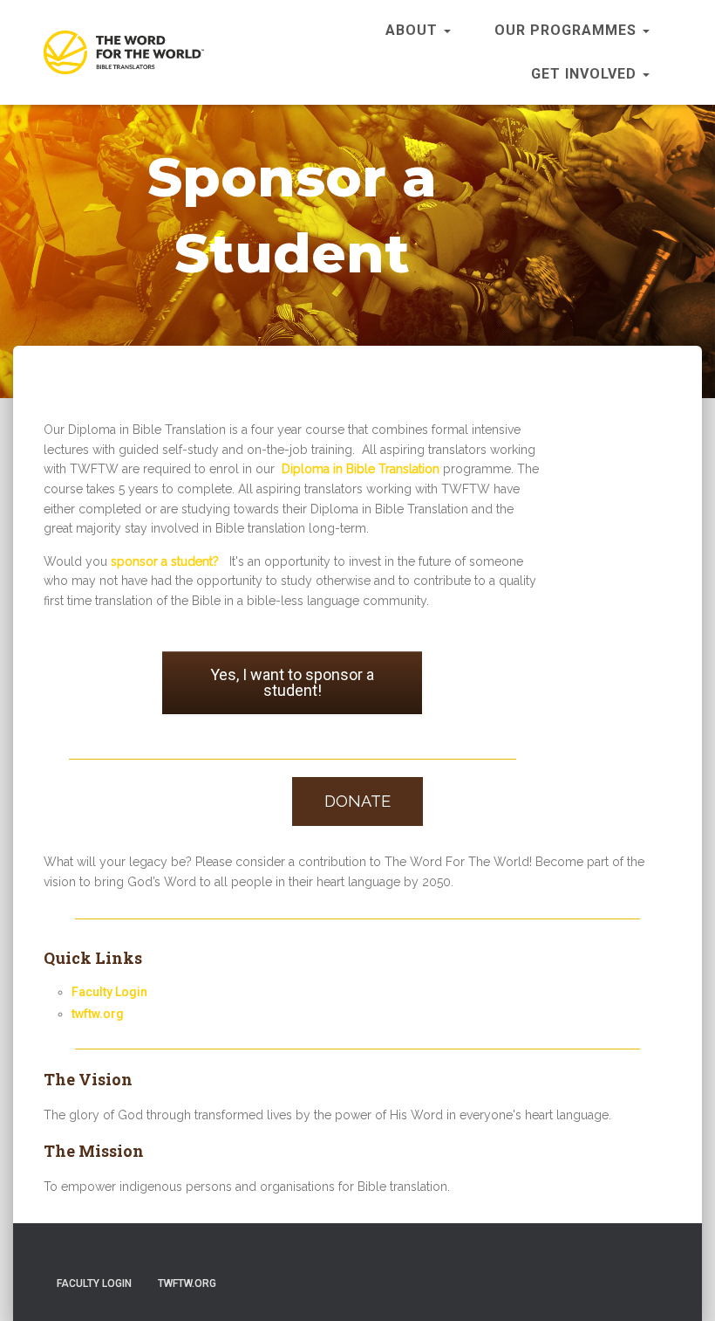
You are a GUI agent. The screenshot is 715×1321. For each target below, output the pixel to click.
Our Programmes (567, 30)
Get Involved (586, 73)
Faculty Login (109, 992)
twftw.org (98, 1014)
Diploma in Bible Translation (360, 469)
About (413, 30)
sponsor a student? (165, 561)
